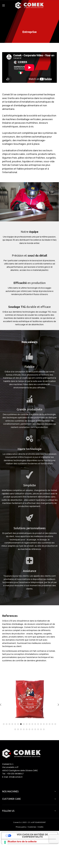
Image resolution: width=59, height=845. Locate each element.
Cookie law (32, 827)
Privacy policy (21, 827)
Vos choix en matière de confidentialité (32, 835)
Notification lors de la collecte (20, 841)
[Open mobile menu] (3, 5)
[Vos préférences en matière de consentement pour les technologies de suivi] (5, 842)
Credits (40, 827)
